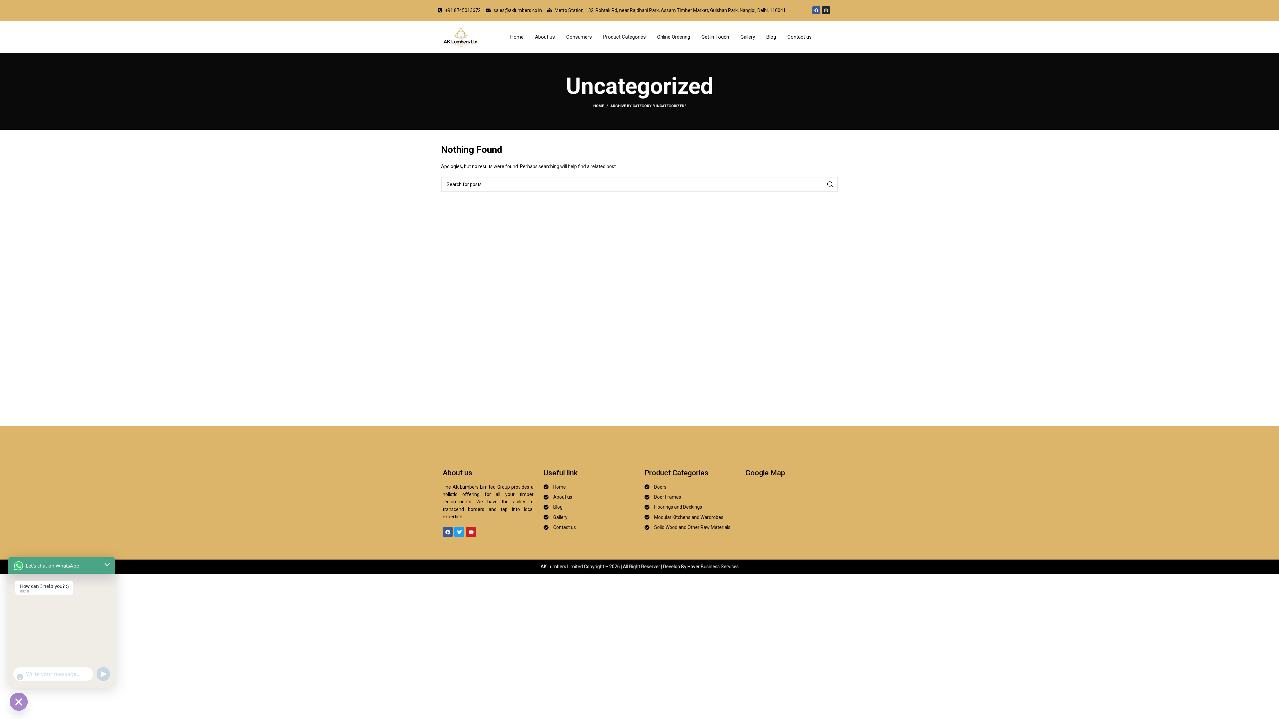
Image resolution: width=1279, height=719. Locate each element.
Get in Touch (715, 37)
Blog (771, 37)
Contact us (799, 37)
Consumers (579, 37)
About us (545, 37)
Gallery (747, 37)
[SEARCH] (830, 184)
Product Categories (624, 37)
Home (517, 37)
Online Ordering (673, 37)
